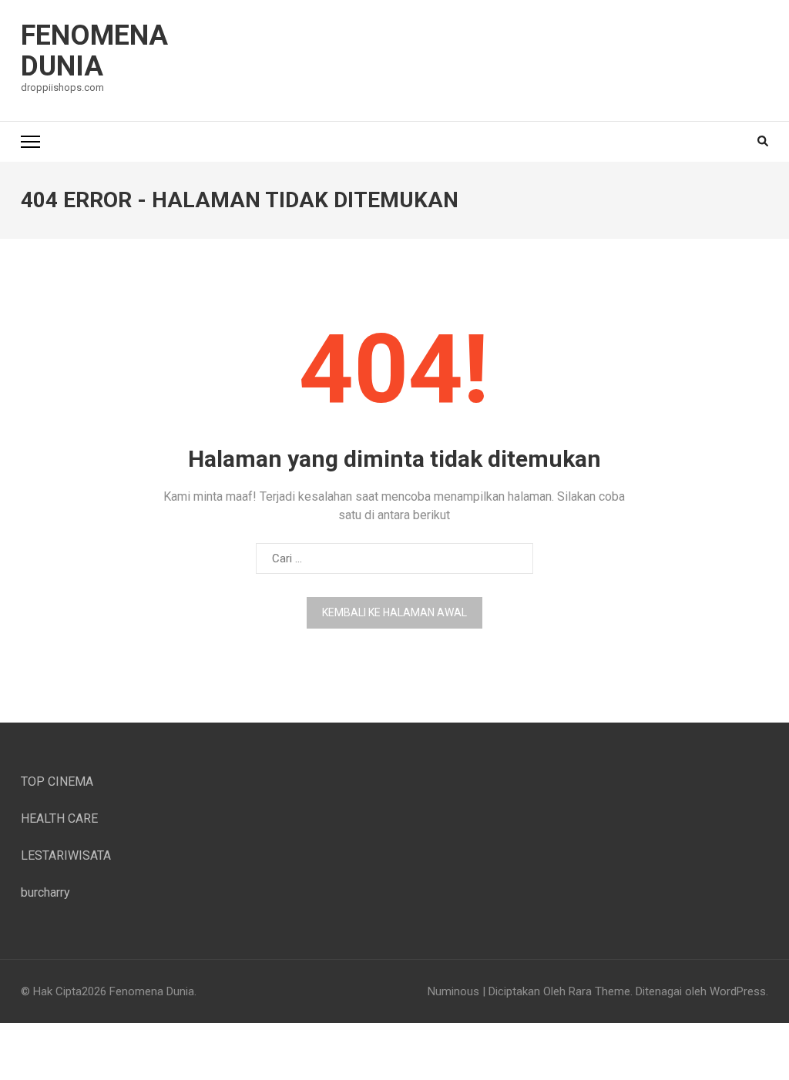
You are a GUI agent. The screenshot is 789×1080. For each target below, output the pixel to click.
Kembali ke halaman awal (394, 612)
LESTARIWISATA (66, 855)
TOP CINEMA (57, 781)
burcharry (45, 892)
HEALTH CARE (59, 818)
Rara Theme (599, 991)
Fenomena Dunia (94, 50)
